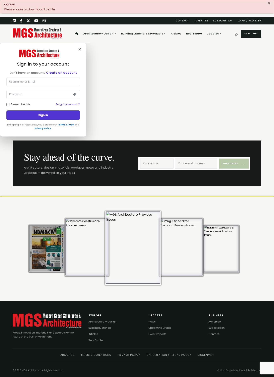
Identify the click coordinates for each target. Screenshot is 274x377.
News (152, 321)
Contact (182, 20)
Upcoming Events (159, 328)
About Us (67, 355)
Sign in (43, 115)
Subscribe (251, 33)
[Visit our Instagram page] (44, 20)
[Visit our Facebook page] (21, 20)
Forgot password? (68, 104)
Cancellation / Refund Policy (168, 355)
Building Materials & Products (143, 33)
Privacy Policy (43, 128)
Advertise (201, 20)
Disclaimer (206, 355)
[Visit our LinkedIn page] (14, 20)
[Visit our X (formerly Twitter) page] (28, 20)
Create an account (61, 73)
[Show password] (74, 94)
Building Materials (99, 328)
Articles (176, 33)
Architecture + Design (99, 33)
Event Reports (157, 334)
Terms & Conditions (96, 355)
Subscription (223, 20)
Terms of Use (65, 124)
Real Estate (194, 33)
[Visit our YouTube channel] (36, 20)
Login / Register (249, 20)
